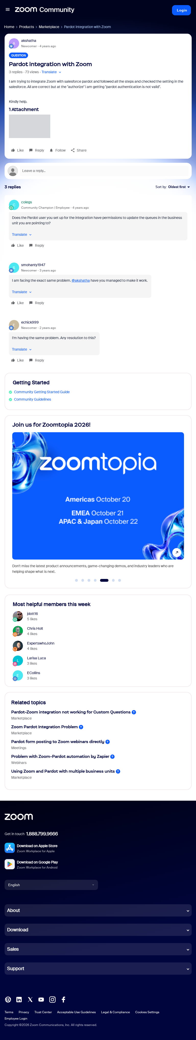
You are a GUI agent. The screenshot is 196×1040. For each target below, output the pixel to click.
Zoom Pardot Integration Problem (44, 726)
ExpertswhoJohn (40, 643)
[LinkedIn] (19, 999)
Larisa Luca (36, 658)
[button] (8, 10)
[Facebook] (63, 999)
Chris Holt (35, 628)
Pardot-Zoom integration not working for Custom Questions (71, 712)
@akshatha (81, 280)
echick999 (30, 322)
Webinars (19, 762)
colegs (26, 202)
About (13, 910)
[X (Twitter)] (30, 999)
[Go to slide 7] (119, 580)
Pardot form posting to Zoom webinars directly (57, 741)
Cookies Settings (147, 1012)
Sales (13, 949)
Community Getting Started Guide (42, 392)
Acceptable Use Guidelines (76, 1012)
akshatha (28, 40)
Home (9, 26)
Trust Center (43, 1012)
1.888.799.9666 (42, 834)
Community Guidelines (32, 399)
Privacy (24, 1012)
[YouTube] (41, 999)
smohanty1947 (33, 265)
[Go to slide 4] (95, 580)
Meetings (18, 748)
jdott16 (32, 613)
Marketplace (49, 26)
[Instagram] (52, 999)
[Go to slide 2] (82, 580)
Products (26, 26)
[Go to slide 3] (89, 580)
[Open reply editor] (98, 171)
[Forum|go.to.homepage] (45, 10)
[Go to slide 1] (76, 580)
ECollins (33, 673)
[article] (98, 225)
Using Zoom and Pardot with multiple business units (63, 771)
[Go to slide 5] (101, 580)
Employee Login (16, 1019)
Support (15, 968)
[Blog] (8, 999)
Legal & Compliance (115, 1012)
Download (17, 930)
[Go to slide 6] (110, 580)
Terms (9, 1012)
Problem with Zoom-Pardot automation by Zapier (60, 756)
